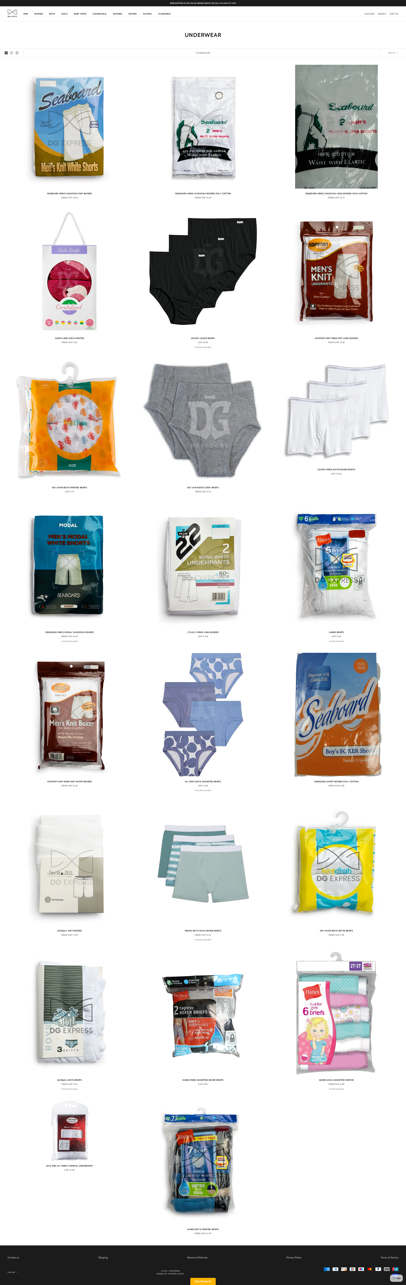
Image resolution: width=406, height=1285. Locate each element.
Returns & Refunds (197, 1257)
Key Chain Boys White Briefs (336, 930)
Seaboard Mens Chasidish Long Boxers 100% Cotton (336, 193)
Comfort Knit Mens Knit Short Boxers (69, 781)
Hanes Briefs (336, 632)
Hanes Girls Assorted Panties (336, 1080)
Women (38, 14)
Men (25, 14)
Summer (117, 14)
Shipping (103, 1257)
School (147, 14)
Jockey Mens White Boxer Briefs (336, 469)
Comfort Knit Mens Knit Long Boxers (336, 338)
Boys (52, 14)
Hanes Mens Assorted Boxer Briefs (202, 1080)
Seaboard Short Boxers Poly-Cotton (336, 781)
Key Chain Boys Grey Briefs (203, 487)
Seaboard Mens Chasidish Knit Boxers (69, 193)
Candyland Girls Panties (69, 338)
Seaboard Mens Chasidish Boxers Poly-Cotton (203, 193)
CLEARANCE (164, 14)
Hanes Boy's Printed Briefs (203, 1229)
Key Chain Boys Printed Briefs (69, 487)
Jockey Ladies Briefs (203, 338)
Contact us (13, 1257)
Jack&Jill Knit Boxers (69, 930)
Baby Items (80, 14)
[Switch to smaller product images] (11, 53)
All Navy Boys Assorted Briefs (203, 781)
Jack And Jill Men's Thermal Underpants (69, 1166)
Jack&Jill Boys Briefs (69, 1080)
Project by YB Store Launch (170, 1274)
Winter (132, 14)
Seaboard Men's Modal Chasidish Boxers (69, 632)
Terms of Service (389, 1257)
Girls (64, 14)
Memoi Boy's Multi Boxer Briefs (203, 930)
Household (100, 14)
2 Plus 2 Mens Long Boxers (203, 632)
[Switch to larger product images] (6, 53)
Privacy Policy (293, 1257)
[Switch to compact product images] (17, 53)
